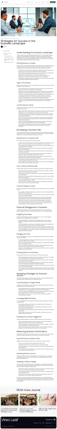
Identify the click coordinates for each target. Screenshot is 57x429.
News (40, 422)
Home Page (36, 422)
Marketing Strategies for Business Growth (9, 60)
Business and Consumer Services (6, 38)
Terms (52, 426)
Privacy (50, 426)
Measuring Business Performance (8, 62)
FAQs (43, 422)
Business (42, 55)
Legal (54, 426)
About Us (46, 426)
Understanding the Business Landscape (8, 54)
